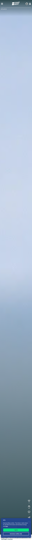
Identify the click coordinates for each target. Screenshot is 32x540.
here (7, 526)
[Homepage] (16, 3)
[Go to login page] (30, 3)
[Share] (29, 517)
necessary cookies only (16, 533)
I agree (16, 530)
